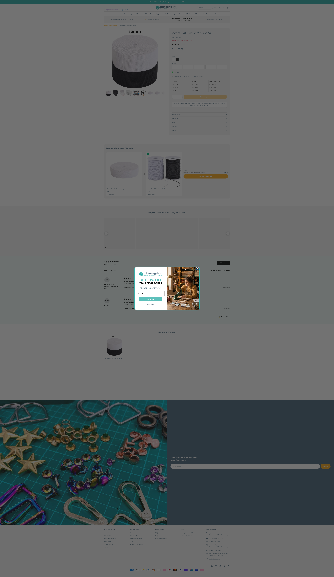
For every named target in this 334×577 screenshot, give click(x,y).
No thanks (150, 304)
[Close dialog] (197, 268)
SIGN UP (150, 299)
